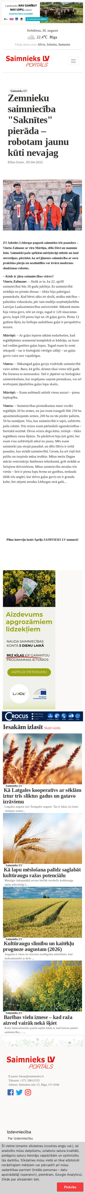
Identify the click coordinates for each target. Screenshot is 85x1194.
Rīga (53, 37)
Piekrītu (70, 1187)
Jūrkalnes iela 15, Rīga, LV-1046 (39, 1084)
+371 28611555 (30, 1080)
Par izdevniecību (20, 1138)
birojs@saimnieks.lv (31, 1076)
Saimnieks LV (18, 90)
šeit (36, 1179)
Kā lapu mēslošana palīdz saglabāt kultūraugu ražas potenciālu (42, 872)
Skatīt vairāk (52, 728)
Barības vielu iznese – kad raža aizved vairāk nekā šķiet (37, 1020)
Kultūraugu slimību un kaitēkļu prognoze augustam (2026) (38, 946)
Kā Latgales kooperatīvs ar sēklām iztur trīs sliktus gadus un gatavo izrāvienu (42, 796)
